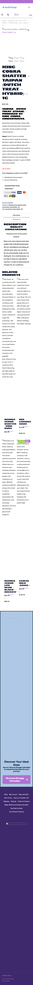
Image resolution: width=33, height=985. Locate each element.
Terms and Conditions (8, 978)
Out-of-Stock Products (16, 811)
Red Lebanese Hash (25, 422)
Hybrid (14, 209)
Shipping (6, 801)
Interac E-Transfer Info (21, 798)
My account (13, 794)
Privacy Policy (6, 981)
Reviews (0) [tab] (16, 219)
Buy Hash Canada (16, 808)
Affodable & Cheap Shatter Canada (17, 205)
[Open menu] (29, 7)
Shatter (18, 209)
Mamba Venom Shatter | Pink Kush (10, 424)
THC (19, 207)
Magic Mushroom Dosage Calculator (16, 805)
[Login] (2, 14)
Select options (9, 436)
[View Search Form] (6, 15)
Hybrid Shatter (13, 207)
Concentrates (5, 207)
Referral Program (24, 801)
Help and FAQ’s (24, 794)
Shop (6, 794)
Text (30, 15)
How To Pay (8, 798)
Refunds (13, 801)
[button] (28, 30)
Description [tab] (16, 215)
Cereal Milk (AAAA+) (24, 583)
